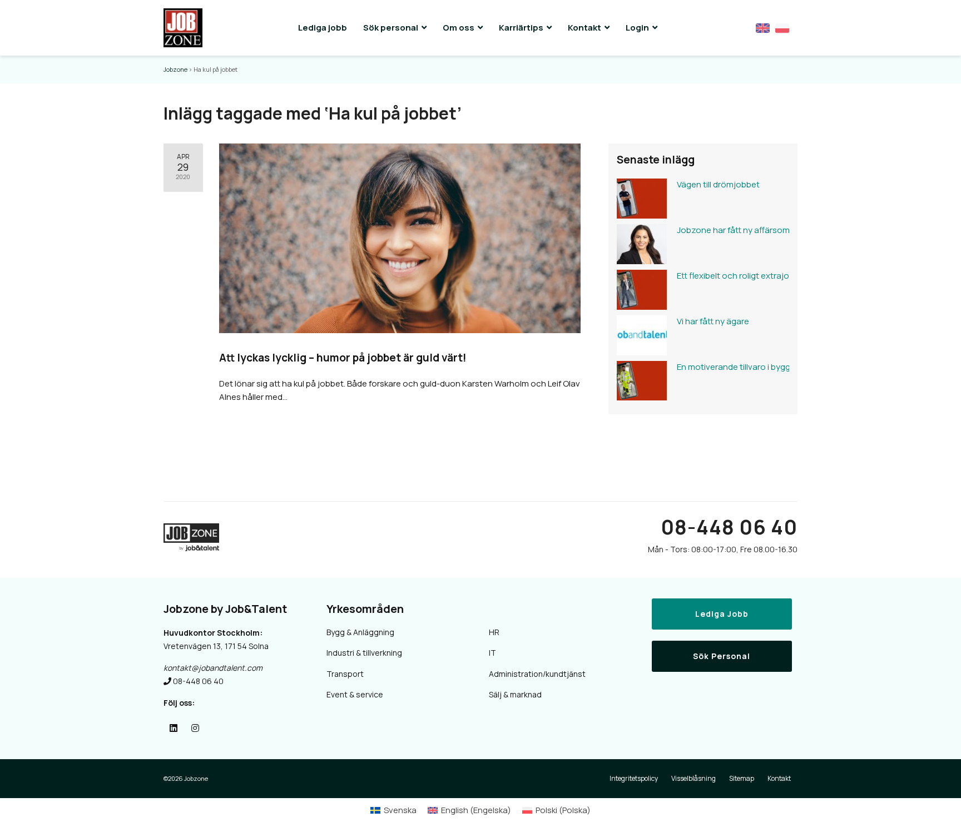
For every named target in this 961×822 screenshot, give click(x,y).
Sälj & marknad (515, 694)
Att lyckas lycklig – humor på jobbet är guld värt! (343, 357)
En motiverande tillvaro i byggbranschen (730, 367)
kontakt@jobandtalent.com (213, 667)
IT (492, 652)
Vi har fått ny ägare (713, 321)
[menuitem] (393, 810)
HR (494, 632)
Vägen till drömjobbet (718, 184)
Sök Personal (721, 656)
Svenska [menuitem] (400, 810)
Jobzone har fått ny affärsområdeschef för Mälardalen (730, 230)
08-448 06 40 (729, 527)
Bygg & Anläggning (360, 632)
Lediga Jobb (722, 613)
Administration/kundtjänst (537, 674)
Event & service (354, 694)
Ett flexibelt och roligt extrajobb (730, 275)
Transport (345, 674)
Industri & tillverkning (364, 652)
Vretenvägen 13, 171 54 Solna (216, 646)
